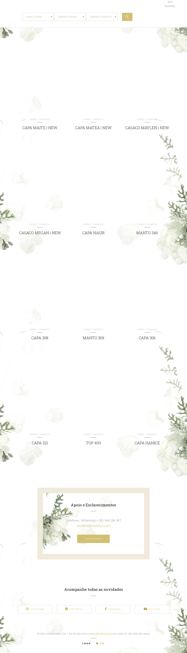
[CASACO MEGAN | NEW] (40, 181)
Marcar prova (93, 538)
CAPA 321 (40, 442)
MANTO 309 (93, 337)
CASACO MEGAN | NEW (40, 232)
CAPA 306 (147, 337)
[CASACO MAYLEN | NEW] (147, 76)
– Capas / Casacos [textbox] (33, 16)
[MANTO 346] (147, 181)
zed (102, 643)
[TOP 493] (93, 391)
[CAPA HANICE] (147, 391)
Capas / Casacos (40, 119)
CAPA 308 (39, 337)
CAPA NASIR (93, 232)
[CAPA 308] (40, 286)
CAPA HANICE (147, 442)
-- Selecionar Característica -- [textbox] (102, 16)
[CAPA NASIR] (93, 181)
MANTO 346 (147, 232)
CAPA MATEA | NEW (93, 127)
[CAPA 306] (147, 286)
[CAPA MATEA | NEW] (93, 76)
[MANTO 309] (93, 286)
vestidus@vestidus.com (93, 525)
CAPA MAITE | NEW (39, 127)
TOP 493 (93, 442)
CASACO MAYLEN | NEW (147, 127)
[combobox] (38, 17)
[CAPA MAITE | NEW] (40, 76)
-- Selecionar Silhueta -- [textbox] (67, 16)
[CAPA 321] (40, 391)
